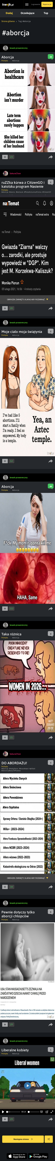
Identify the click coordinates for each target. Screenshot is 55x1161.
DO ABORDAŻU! (14, 763)
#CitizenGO (46, 192)
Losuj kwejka (49, 1139)
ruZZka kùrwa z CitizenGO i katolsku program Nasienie (22, 184)
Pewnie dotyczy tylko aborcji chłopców (18, 914)
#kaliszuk (19, 192)
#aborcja (15, 61)
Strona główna (8, 21)
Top (46, 13)
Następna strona (21, 1139)
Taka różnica (11, 634)
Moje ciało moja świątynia (21, 332)
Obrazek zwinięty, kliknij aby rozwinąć (26, 300)
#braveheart (24, 769)
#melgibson (13, 769)
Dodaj (9, 13)
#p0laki (32, 769)
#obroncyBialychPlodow (11, 771)
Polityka (4, 61)
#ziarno (12, 192)
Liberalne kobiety (15, 1050)
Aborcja (7, 57)
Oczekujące (27, 13)
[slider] (13, 1112)
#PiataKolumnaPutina (33, 192)
